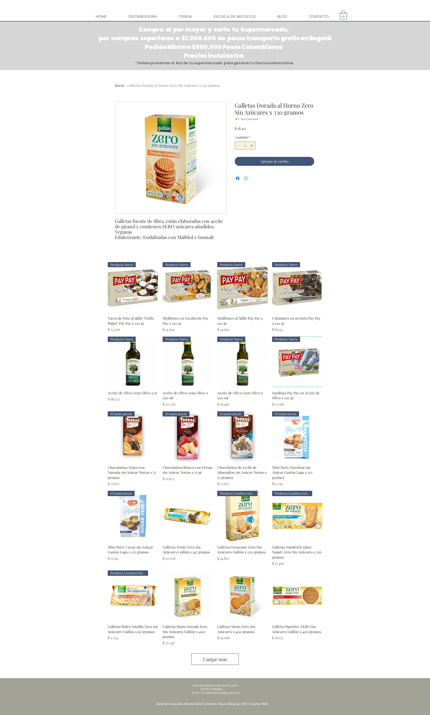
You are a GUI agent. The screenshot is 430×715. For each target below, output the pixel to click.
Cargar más (215, 659)
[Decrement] (238, 145)
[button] (343, 15)
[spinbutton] (245, 145)
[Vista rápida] (188, 516)
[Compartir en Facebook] (237, 178)
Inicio (119, 85)
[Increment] (252, 145)
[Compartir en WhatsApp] (246, 178)
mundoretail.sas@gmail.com (220, 692)
